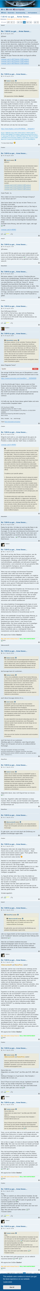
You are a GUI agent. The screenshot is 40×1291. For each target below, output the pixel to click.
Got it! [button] (12, 1287)
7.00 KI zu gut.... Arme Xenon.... (16, 17)
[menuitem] (3, 9)
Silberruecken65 (10, 822)
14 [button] (30, 22)
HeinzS (8, 160)
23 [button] (35, 22)
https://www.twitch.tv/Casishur (12, 421)
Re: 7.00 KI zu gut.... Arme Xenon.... (16, 31)
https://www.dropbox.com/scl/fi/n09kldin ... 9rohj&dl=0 (17, 129)
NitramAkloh (9, 340)
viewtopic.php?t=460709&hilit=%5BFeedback (15, 63)
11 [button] (21, 22)
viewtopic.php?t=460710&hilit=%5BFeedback (15, 59)
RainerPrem (9, 914)
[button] (8, 22)
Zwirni (8, 702)
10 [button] (18, 22)
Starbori (8, 81)
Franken (8, 1109)
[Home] (20, 4)
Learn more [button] (7, 1282)
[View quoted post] (16, 81)
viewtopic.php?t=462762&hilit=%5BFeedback (15, 61)
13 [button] (27, 22)
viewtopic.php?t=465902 (8, 229)
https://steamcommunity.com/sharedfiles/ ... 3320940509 (18, 378)
